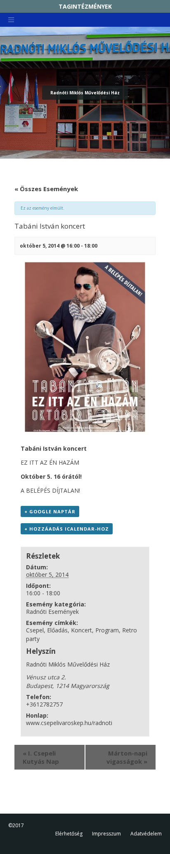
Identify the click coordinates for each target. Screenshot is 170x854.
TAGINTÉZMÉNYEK (85, 6)
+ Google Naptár (50, 511)
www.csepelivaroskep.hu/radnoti (69, 723)
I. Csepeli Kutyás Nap (41, 757)
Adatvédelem (146, 833)
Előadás (57, 630)
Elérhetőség (69, 833)
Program (107, 630)
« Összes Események (46, 189)
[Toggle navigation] (11, 20)
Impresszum (106, 833)
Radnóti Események (52, 611)
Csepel (35, 630)
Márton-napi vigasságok (126, 757)
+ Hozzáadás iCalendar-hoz (66, 529)
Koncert (81, 630)
